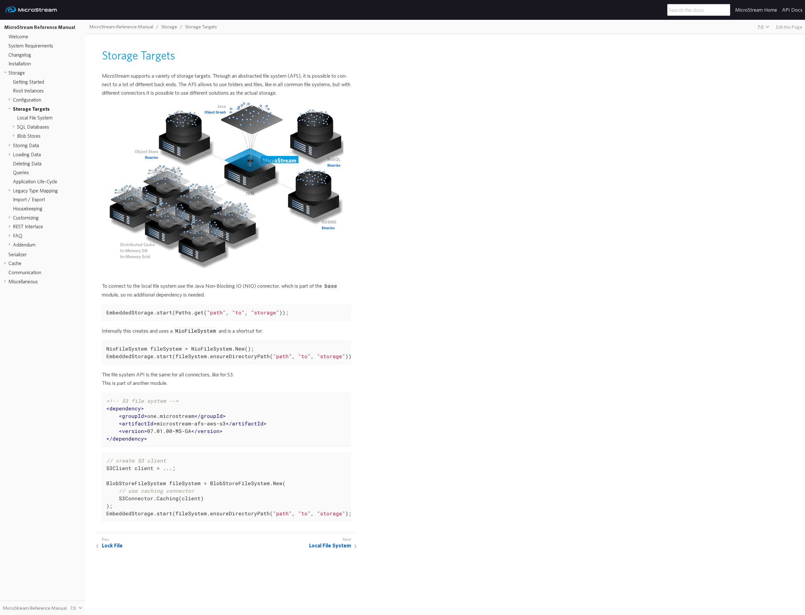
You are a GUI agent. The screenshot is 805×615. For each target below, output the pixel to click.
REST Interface (28, 226)
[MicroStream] (31, 10)
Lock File (112, 545)
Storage (16, 72)
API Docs (792, 10)
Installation (19, 63)
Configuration (27, 99)
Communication (24, 272)
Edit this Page (789, 27)
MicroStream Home (756, 10)
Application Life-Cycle (35, 181)
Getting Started (28, 82)
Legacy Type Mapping (35, 190)
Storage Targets (31, 109)
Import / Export (29, 199)
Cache (14, 263)
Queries (21, 172)
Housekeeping (27, 208)
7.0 (760, 27)
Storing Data (26, 145)
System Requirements (30, 45)
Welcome (18, 36)
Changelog (19, 55)
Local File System (35, 117)
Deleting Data (27, 163)
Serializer (17, 254)
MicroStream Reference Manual (39, 27)
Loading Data (27, 154)
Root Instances (28, 90)
